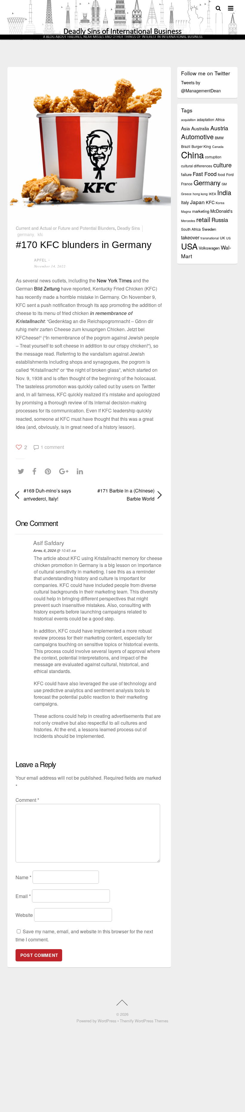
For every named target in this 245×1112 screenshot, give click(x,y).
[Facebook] (35, 471)
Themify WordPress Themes (144, 1021)
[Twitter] (22, 471)
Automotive (197, 136)
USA (189, 246)
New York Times (114, 280)
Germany (25, 234)
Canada (217, 146)
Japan (197, 202)
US (228, 238)
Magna (186, 211)
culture (222, 164)
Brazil (185, 146)
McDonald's (221, 211)
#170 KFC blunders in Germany (83, 244)
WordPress (107, 1021)
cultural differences (196, 165)
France (186, 183)
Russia (220, 220)
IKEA (212, 194)
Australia (200, 128)
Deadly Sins (128, 228)
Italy (185, 202)
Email (23, 896)
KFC (40, 234)
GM (224, 184)
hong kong (200, 194)
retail (203, 219)
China (192, 154)
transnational (209, 238)
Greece (186, 194)
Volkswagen (209, 248)
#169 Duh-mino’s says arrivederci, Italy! (47, 494)
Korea (220, 203)
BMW (219, 137)
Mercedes (188, 220)
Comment (27, 799)
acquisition (188, 119)
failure (186, 174)
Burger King (201, 146)
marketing (200, 211)
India (224, 192)
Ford (230, 174)
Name (23, 877)
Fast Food (205, 174)
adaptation (205, 119)
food (221, 174)
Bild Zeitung (47, 288)
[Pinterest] (49, 471)
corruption (213, 156)
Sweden (209, 229)
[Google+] (65, 471)
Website (24, 914)
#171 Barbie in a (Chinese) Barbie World (124, 494)
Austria (219, 128)
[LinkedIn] (81, 471)
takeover (190, 237)
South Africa (191, 229)
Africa (220, 119)
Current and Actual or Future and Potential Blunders (65, 228)
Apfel (40, 259)
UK (222, 237)
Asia (185, 128)
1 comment (52, 446)
